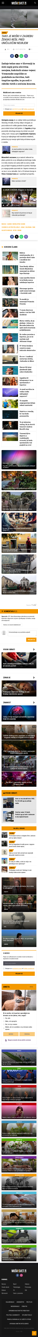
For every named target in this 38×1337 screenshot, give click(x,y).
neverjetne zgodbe (18, 224)
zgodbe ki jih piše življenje (11, 227)
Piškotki (24, 1306)
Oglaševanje (10, 1302)
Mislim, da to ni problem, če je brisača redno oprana (18, 1028)
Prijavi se (19, 113)
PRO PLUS (29, 1302)
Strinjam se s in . (19, 109)
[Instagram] (21, 1275)
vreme (19, 230)
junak (22, 227)
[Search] (35, 3)
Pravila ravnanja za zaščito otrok (19, 1319)
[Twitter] (17, 56)
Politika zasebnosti (13, 1315)
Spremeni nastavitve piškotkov (19, 1310)
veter (15, 230)
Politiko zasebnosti (28, 109)
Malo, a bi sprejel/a (11, 1021)
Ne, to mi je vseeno (11, 1024)
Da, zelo (7, 1018)
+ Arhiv (31, 987)
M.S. (8, 49)
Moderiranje (15, 1306)
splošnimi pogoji (17, 109)
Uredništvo (20, 1302)
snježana (28, 227)
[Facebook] (12, 56)
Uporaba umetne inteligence (19, 1323)
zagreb (9, 224)
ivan (33, 227)
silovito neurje (7, 230)
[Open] (5, 3)
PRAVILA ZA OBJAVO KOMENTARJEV (12, 625)
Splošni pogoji (27, 1315)
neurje (4, 224)
